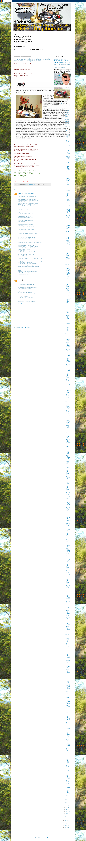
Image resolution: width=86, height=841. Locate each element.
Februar (67, 815)
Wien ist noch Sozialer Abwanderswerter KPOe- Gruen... (68, 235)
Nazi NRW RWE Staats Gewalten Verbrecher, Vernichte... (68, 292)
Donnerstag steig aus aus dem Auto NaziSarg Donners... (68, 686)
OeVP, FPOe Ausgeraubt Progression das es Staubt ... (68, 389)
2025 (66, 110)
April (67, 811)
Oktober (67, 798)
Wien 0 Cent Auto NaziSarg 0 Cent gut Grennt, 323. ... (68, 580)
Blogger (48, 837)
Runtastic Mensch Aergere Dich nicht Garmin (68, 427)
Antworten (20, 276)
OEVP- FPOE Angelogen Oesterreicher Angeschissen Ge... (68, 186)
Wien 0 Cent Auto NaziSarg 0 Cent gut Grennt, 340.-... (68, 218)
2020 (66, 119)
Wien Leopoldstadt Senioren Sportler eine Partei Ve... (68, 134)
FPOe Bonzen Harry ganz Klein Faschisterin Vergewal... (68, 168)
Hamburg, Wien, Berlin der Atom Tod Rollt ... (68, 457)
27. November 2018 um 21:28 (29, 193)
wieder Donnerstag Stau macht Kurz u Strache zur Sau (68, 328)
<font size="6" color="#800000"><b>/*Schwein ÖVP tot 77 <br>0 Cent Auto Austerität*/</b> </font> (62, 60)
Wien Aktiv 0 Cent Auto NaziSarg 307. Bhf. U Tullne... (68, 792)
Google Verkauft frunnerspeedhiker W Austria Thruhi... (68, 551)
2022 (66, 116)
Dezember (68, 125)
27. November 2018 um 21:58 (29, 280)
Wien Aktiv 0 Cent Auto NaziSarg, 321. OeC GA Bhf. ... (68, 596)
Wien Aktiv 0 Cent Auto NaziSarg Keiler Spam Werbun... (68, 760)
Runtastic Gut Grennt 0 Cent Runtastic (68, 701)
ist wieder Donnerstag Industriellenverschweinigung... (68, 203)
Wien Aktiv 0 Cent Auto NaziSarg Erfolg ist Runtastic (68, 768)
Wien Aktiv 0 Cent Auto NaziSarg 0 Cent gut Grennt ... (68, 143)
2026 (66, 108)
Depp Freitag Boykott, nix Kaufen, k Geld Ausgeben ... (68, 301)
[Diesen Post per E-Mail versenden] (38, 184)
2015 (66, 823)
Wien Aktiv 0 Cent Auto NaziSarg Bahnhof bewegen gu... (68, 717)
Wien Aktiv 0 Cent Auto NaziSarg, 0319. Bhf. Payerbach (68, 621)
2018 (66, 123)
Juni (67, 807)
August (67, 804)
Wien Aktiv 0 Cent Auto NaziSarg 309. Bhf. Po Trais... (68, 775)
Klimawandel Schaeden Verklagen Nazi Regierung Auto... (68, 664)
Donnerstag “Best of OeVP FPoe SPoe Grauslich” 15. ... (68, 527)
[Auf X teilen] (41, 184)
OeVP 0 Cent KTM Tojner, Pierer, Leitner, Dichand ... (68, 151)
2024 (66, 112)
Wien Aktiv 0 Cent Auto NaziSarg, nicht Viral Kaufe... (68, 630)
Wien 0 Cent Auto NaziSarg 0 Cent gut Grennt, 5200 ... (68, 588)
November (68, 128)
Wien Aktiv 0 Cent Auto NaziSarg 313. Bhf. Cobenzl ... (68, 726)
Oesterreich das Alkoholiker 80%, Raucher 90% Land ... (68, 226)
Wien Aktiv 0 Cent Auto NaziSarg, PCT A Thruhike (68, 613)
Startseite (33, 325)
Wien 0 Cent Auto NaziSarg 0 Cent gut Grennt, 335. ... (68, 420)
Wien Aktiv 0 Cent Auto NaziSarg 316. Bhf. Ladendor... (68, 647)
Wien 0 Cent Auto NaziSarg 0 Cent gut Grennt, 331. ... (68, 487)
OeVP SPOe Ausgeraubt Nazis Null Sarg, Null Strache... (68, 210)
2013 (66, 827)
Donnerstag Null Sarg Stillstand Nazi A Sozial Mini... (68, 434)
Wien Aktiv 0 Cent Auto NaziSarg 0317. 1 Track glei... (68, 638)
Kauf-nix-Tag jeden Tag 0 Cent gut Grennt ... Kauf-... (68, 260)
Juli (66, 805)
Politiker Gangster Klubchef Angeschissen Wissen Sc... (68, 310)
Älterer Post (48, 325)
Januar (67, 818)
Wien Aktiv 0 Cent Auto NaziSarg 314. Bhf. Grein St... (68, 672)
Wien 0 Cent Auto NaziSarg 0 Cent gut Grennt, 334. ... (68, 442)
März (67, 813)
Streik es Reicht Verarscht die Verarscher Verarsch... (68, 244)
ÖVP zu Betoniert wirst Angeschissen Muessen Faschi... (68, 337)
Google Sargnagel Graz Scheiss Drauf (68, 680)
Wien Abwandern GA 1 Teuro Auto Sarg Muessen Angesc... (68, 480)
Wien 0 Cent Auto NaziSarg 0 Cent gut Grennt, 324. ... (68, 573)
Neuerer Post (17, 325)
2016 (66, 822)
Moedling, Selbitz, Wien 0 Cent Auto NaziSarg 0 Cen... (68, 464)
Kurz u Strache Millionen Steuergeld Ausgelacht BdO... (68, 543)
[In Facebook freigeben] (42, 184)
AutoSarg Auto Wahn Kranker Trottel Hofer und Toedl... (68, 450)
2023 (66, 114)
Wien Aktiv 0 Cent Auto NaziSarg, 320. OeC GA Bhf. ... (68, 605)
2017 (66, 820)
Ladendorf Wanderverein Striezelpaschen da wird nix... (68, 709)
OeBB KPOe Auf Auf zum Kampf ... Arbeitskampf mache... (68, 276)
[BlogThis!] (39, 184)
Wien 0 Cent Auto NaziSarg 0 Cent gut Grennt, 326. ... (68, 534)
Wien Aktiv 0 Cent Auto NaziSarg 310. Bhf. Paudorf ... (68, 752)
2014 (66, 825)
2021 (66, 118)
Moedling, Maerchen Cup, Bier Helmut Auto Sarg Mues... (68, 502)
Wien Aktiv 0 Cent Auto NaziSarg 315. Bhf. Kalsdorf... (68, 655)
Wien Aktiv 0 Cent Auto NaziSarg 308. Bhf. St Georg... (68, 784)
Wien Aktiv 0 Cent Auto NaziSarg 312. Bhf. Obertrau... (68, 734)
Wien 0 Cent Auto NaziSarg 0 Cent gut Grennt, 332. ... (68, 495)
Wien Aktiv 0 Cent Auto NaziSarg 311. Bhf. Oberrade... (68, 743)
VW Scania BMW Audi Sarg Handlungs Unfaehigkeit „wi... (68, 518)
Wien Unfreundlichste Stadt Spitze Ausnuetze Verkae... (68, 405)
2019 (66, 121)
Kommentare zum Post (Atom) (25, 327)
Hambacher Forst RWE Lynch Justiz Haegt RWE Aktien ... (68, 319)
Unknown (20, 193)
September (68, 801)
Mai (67, 809)
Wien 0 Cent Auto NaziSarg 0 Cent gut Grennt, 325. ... (68, 565)
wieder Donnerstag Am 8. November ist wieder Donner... (68, 694)
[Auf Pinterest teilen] (43, 184)
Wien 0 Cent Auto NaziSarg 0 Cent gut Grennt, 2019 (68, 471)
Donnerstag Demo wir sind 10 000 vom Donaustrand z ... (68, 159)
